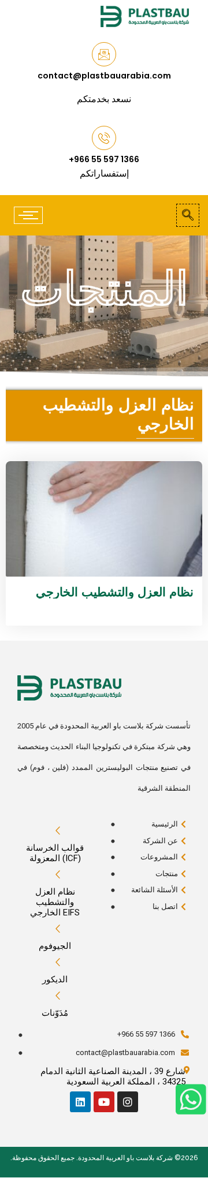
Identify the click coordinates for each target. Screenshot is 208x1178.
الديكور (55, 979)
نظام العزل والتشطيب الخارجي (115, 592)
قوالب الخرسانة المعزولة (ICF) (55, 853)
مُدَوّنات (55, 1013)
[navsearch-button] (187, 215)
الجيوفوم (55, 946)
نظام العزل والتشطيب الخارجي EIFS (55, 902)
